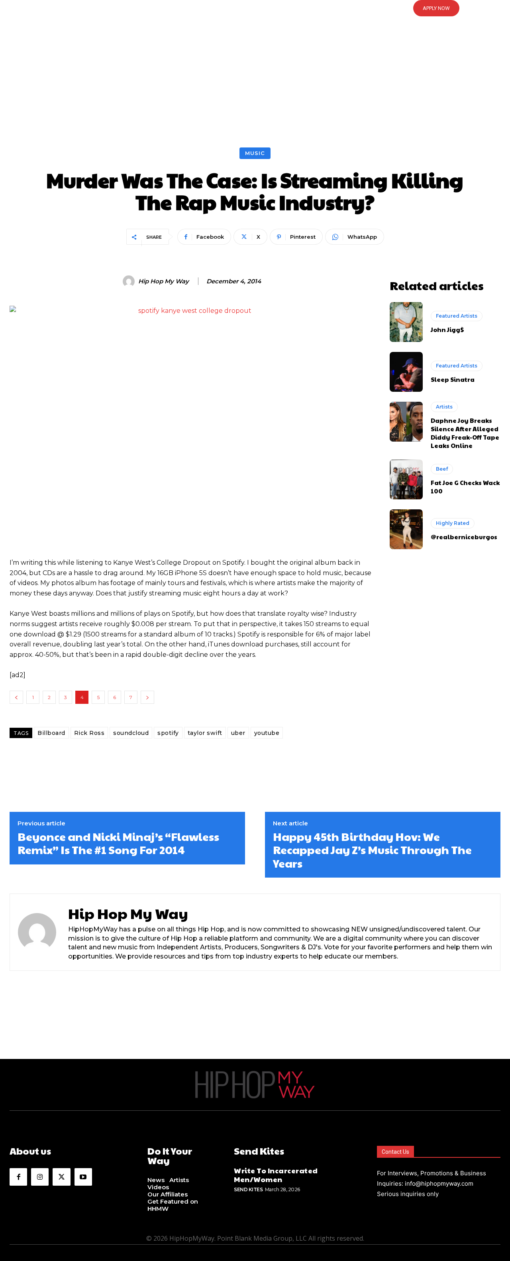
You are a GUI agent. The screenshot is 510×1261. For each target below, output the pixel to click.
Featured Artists (456, 316)
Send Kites (248, 1189)
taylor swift (205, 733)
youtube (267, 733)
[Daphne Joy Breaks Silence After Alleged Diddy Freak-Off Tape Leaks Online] (406, 422)
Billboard (51, 733)
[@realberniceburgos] (406, 529)
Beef (442, 469)
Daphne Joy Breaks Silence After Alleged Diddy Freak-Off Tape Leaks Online (465, 433)
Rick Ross (89, 733)
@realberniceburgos (464, 536)
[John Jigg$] (406, 322)
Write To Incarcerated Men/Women (276, 1174)
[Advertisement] (255, 87)
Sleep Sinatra (453, 379)
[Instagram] (40, 1177)
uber (238, 733)
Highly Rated (452, 523)
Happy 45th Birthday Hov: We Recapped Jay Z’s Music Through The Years (372, 850)
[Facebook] (18, 1177)
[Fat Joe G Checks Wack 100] (406, 479)
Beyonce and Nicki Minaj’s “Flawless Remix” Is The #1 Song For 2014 (118, 843)
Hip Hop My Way (163, 281)
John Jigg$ (447, 329)
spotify (168, 733)
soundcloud (131, 733)
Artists (444, 407)
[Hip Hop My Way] (130, 281)
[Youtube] (83, 1177)
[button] (255, 8)
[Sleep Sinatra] (406, 372)
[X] (61, 1177)
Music (255, 153)
